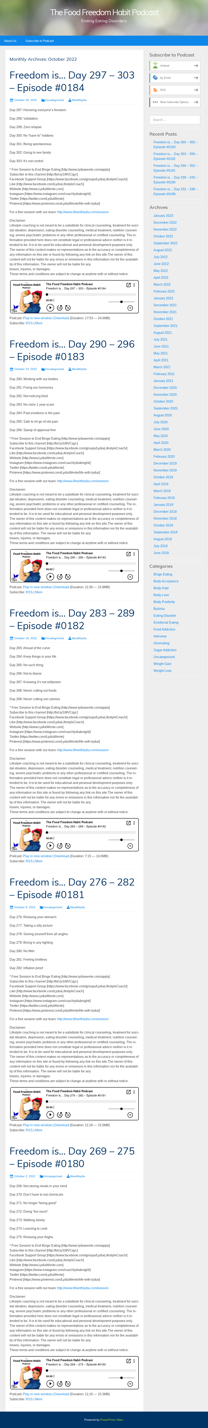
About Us (10, 41)
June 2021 (161, 346)
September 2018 (166, 532)
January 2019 (163, 504)
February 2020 (164, 456)
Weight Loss (162, 670)
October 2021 (163, 319)
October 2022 (163, 236)
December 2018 (165, 511)
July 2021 (161, 339)
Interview (160, 636)
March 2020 (162, 449)
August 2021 (163, 332)
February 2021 (164, 374)
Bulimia (159, 608)
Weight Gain (162, 664)
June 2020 (161, 429)
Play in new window (37, 318)
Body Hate (161, 588)
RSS (29, 323)
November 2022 (165, 229)
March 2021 (162, 367)
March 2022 (162, 284)
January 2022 (163, 298)
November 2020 (165, 394)
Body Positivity (164, 602)
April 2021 (161, 360)
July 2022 (161, 257)
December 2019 (165, 463)
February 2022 (164, 291)
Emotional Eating (166, 622)
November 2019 (165, 470)
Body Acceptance (166, 581)
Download (61, 318)
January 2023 (163, 215)
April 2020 (161, 442)
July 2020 (161, 422)
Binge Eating (163, 574)
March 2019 (162, 491)
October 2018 (163, 525)
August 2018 (163, 539)
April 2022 (161, 277)
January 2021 (163, 381)
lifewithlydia (79, 100)
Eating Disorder (165, 615)
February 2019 (164, 498)
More (38, 323)
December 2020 (165, 387)
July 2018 (161, 546)
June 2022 (161, 264)
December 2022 (165, 222)
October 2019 (163, 477)
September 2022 (166, 243)
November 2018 (165, 518)
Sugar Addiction (165, 650)
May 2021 (161, 353)
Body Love (161, 595)
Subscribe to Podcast (39, 41)
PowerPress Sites (111, 1419)
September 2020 (166, 408)
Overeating (161, 643)
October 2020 (163, 401)
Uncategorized (54, 100)
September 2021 (166, 325)
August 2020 (163, 415)
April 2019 (161, 484)
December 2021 (165, 305)
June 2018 (161, 553)
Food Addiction (164, 629)
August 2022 (163, 250)
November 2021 (165, 312)
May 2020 (161, 436)
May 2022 (161, 270)
